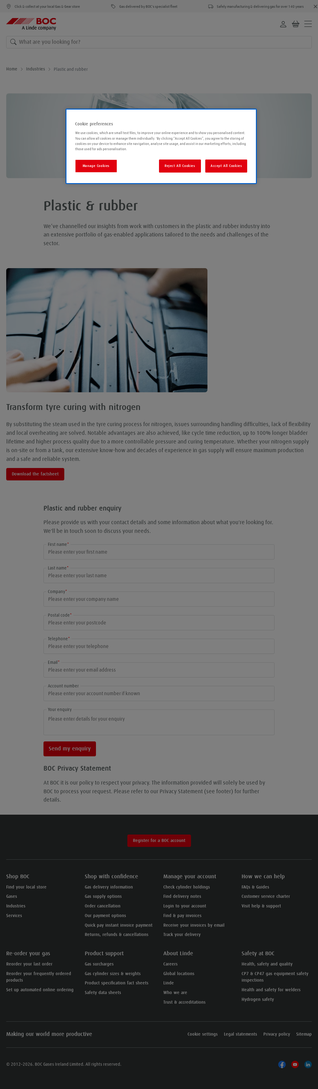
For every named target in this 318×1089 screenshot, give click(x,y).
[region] (161, 146)
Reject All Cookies (180, 166)
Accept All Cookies (226, 166)
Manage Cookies (96, 166)
